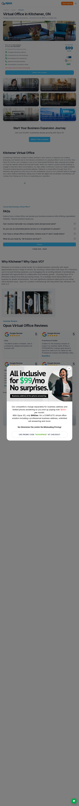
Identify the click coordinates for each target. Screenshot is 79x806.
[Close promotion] (69, 368)
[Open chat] (74, 801)
